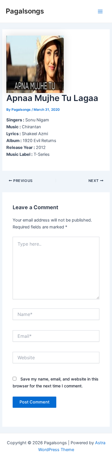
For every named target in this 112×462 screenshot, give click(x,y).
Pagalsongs (25, 11)
